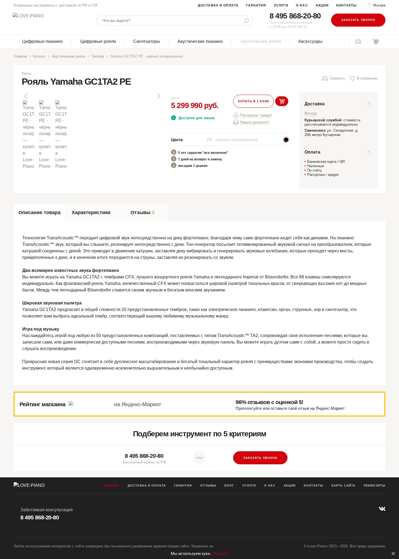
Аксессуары (310, 41)
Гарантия (256, 5)
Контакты (346, 5)
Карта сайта (343, 485)
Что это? (220, 553)
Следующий (158, 96)
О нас (302, 5)
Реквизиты (374, 485)
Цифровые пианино (42, 41)
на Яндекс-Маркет (137, 404)
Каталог (39, 56)
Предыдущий (26, 96)
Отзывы (208, 485)
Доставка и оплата (218, 5)
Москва (379, 5)
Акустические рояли (260, 41)
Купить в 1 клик (253, 101)
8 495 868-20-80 (295, 16)
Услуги (281, 5)
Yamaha (97, 56)
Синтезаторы (146, 41)
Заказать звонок (358, 19)
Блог (229, 485)
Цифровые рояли (98, 41)
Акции (322, 5)
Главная (20, 56)
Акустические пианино (200, 41)
